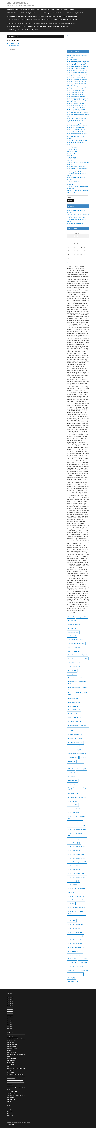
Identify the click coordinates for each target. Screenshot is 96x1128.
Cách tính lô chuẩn (74, 647)
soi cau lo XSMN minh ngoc (76, 873)
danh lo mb (72, 670)
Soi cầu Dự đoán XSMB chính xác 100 (77, 912)
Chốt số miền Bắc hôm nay (75, 639)
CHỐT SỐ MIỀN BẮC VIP (42, 9)
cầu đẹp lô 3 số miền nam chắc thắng (75, 111)
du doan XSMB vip (74, 706)
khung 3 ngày (72, 757)
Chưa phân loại (10, 1050)
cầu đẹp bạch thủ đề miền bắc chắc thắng (76, 64)
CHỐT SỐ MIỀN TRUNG (12, 13)
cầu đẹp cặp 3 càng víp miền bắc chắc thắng (77, 70)
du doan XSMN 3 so (74, 710)
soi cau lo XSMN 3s (74, 865)
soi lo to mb (72, 962)
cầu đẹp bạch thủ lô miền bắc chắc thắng (76, 68)
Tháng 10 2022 (10, 1005)
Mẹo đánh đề (72, 784)
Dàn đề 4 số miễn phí (74, 717)
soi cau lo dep (72, 805)
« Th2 (68, 262)
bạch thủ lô (72, 628)
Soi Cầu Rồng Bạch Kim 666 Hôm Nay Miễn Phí (47, 26)
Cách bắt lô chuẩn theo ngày (76, 643)
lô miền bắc (81, 768)
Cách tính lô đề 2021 (74, 651)
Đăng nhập (9, 1109)
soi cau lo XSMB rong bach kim (76, 858)
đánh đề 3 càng (73, 981)
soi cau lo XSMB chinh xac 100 (76, 846)
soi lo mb (83, 958)
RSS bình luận (10, 1113)
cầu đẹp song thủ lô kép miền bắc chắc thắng (77, 98)
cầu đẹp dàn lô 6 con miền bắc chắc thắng (76, 83)
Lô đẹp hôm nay (73, 772)
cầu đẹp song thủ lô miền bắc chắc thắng (76, 100)
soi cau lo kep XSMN (74, 808)
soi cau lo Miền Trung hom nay (76, 825)
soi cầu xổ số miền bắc (74, 955)
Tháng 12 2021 (10, 1013)
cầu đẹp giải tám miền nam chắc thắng (76, 109)
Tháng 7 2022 (10, 1011)
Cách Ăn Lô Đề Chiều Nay (43, 13)
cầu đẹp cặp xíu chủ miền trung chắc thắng (77, 125)
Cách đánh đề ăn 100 (74, 662)
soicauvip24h (72, 892)
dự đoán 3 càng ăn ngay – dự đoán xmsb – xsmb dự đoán (21, 9)
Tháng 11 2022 (10, 1003)
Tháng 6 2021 (10, 1024)
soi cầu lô (71, 920)
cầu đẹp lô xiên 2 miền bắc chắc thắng (75, 90)
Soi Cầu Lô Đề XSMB (21, 16)
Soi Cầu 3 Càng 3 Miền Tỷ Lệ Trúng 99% (16, 19)
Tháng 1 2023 (10, 999)
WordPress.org (10, 1115)
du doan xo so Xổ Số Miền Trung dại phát (77, 693)
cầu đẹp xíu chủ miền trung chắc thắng (76, 142)
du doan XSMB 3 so (74, 702)
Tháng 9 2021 (10, 1018)
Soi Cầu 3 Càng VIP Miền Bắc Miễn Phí (68, 19)
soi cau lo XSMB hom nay (75, 850)
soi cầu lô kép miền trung (75, 924)
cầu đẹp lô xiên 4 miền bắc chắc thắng (75, 94)
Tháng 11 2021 (10, 1015)
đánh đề (71, 978)
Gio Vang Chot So (43, 16)
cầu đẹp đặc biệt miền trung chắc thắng (76, 127)
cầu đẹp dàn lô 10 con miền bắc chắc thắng (77, 79)
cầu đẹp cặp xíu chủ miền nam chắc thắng (76, 105)
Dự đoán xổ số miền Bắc (75, 742)
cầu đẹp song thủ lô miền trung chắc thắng (77, 140)
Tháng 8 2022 (10, 1009)
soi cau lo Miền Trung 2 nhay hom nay (77, 817)
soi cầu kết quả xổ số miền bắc (76, 917)
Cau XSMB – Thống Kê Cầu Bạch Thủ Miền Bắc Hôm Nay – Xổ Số (22, 30)
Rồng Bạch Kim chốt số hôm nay (77, 797)
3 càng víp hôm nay (74, 624)
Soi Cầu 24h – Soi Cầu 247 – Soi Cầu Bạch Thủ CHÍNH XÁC (63, 16)
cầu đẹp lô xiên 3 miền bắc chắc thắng (75, 92)
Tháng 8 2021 (10, 1020)
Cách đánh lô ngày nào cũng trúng (77, 655)
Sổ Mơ (22, 13)
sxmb (71, 970)
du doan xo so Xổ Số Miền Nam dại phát (77, 688)
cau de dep (72, 636)
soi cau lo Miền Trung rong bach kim (76, 834)
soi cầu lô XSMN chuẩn (75, 943)
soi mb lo (83, 962)
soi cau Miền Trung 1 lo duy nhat (77, 888)
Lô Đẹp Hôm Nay (11, 16)
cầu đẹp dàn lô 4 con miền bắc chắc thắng (76, 81)
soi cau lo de (72, 801)
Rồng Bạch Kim (73, 793)
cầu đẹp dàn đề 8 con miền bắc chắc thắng (77, 76)
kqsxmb (84, 757)
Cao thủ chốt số (73, 632)
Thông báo (9, 1101)
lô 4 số (71, 768)
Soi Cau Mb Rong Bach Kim (68, 23)
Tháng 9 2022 (10, 1007)
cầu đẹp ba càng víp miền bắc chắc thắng (76, 63)
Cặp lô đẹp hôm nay (74, 666)
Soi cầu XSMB (73, 951)
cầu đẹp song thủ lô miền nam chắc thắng (76, 118)
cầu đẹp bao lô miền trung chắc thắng (75, 124)
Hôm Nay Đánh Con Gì (56, 13)
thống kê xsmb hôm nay (75, 974)
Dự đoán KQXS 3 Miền (68, 13)
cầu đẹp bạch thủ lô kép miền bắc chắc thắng (77, 66)
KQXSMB (71, 761)
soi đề (71, 966)
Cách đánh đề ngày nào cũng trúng (77, 658)
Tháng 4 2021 (10, 1028)
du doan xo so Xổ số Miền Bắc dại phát (77, 682)
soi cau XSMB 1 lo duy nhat (76, 896)
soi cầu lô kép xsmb (74, 928)
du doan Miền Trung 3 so (75, 677)
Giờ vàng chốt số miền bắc (75, 746)
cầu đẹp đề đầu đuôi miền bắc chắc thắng (76, 87)
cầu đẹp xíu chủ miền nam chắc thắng (75, 120)
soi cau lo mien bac (74, 812)
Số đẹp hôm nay (82, 970)
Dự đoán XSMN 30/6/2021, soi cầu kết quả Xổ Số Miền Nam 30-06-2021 (13, 45)
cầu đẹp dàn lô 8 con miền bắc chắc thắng (76, 88)
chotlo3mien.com (17, 3)
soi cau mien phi (73, 884)
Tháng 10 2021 (10, 1016)
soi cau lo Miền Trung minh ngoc (77, 829)
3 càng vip (72, 620)
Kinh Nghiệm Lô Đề (30, 13)
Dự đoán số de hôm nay (75, 734)
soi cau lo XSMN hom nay (75, 869)
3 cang (71, 616)
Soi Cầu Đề (72, 958)
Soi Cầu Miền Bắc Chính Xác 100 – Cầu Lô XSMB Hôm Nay (21, 26)
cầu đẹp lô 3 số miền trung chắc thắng (75, 131)
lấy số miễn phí (73, 776)
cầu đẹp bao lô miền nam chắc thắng (75, 103)
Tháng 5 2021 (10, 1026)
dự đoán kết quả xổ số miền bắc (77, 725)
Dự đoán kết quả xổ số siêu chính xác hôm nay (78, 729)
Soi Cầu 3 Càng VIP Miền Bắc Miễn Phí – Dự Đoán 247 (19, 23)
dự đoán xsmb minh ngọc (75, 738)
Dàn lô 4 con (72, 713)
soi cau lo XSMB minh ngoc (76, 854)
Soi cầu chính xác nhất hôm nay (77, 907)
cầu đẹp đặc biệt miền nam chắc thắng (76, 107)
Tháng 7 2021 (10, 1022)
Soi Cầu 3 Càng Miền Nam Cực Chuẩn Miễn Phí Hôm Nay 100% (42, 19)
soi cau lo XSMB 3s (74, 843)
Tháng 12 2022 (10, 1001)
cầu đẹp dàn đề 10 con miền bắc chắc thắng (77, 77)
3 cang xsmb (82, 616)
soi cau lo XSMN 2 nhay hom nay (77, 861)
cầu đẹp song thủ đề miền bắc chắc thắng (76, 96)
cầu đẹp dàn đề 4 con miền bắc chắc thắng (77, 72)
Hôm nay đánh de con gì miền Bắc (77, 753)
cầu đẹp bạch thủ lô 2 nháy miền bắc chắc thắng (78, 61)
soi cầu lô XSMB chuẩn (75, 939)
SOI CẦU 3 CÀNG (65, 26)
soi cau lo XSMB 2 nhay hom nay (77, 839)
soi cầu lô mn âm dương (75, 936)
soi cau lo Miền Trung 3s (75, 822)
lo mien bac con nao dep (75, 765)
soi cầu (71, 903)
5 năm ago (13, 49)
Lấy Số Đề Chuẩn (79, 13)
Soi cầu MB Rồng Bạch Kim (76, 947)
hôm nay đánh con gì (74, 749)
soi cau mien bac (73, 881)
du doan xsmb (73, 698)
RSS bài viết (9, 1111)
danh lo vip (72, 674)
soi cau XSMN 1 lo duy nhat (76, 900)
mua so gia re (72, 780)
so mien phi (81, 966)
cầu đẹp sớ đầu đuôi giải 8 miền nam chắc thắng (78, 112)
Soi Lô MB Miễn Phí (32, 16)
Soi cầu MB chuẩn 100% (12, 1091)
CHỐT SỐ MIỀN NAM (69, 9)
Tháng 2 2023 (10, 997)
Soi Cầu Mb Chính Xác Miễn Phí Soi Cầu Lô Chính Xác (47, 23)
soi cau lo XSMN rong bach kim (76, 877)
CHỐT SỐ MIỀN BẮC (56, 9)
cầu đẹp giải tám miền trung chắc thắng (76, 129)
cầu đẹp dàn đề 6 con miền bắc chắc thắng (77, 74)
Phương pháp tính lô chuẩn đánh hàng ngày (77, 788)
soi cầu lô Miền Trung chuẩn (76, 932)
